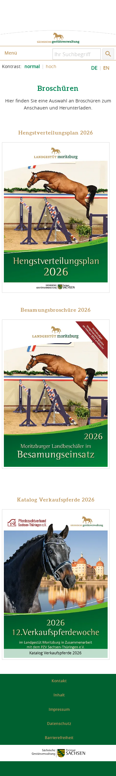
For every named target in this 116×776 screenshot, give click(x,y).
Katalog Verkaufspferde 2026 (56, 499)
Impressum (59, 709)
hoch (51, 66)
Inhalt (59, 695)
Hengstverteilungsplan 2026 (55, 132)
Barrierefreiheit (59, 737)
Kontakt (59, 681)
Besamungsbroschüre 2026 (56, 310)
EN (106, 68)
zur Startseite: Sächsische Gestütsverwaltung (58, 38)
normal (32, 66)
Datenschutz (59, 723)
